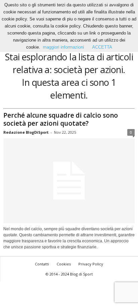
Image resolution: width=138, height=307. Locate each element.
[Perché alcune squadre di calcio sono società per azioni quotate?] (69, 180)
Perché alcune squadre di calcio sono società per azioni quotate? (60, 119)
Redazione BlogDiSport (26, 132)
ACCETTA (102, 47)
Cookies (64, 263)
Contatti (42, 263)
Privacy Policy (90, 263)
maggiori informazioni (63, 47)
